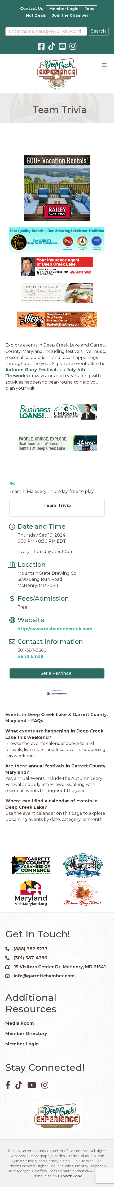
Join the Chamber (70, 15)
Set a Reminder (57, 673)
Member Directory (26, 1033)
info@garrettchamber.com (44, 975)
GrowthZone (70, 1176)
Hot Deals (36, 15)
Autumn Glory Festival (30, 369)
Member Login (63, 8)
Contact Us (31, 8)
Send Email (30, 656)
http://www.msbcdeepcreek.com (55, 628)
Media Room (19, 1023)
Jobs (89, 8)
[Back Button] (12, 484)
